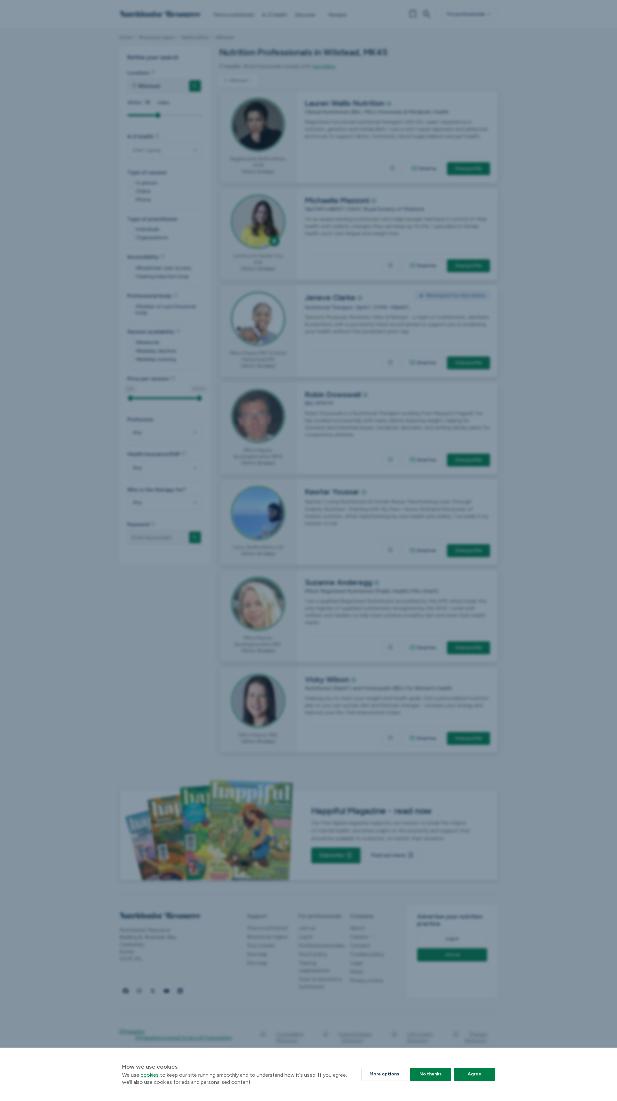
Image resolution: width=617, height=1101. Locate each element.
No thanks (430, 1074)
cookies (150, 1075)
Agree (474, 1074)
